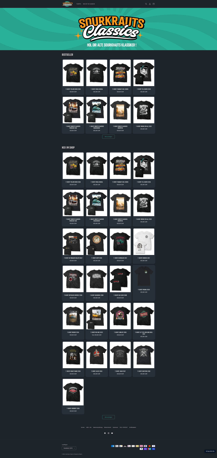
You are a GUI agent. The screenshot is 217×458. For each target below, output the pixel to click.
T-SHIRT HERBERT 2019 (73, 408)
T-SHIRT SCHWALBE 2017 (120, 258)
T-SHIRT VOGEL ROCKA (97, 89)
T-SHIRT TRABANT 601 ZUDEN (120, 89)
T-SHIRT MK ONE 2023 (97, 332)
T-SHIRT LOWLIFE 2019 (120, 332)
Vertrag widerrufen (210, 451)
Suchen (83, 427)
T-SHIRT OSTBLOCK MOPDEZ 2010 (73, 295)
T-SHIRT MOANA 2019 (144, 289)
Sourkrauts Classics (69, 454)
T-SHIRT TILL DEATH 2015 (144, 89)
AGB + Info (88, 427)
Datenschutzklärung (97, 427)
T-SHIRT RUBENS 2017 (144, 258)
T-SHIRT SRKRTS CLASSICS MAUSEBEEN (97, 127)
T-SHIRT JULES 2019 (96, 371)
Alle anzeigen (108, 136)
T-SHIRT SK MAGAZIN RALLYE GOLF (73, 258)
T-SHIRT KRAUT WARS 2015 (73, 371)
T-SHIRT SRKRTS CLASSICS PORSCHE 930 (73, 127)
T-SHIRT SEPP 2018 (96, 258)
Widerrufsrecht (107, 427)
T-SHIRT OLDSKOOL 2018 (96, 295)
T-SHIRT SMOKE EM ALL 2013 (144, 126)
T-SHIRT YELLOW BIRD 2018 (73, 89)
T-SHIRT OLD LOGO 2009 (120, 295)
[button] (146, 4)
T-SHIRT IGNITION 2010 (143, 371)
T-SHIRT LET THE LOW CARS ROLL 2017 (144, 333)
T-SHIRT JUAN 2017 (120, 371)
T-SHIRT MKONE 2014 (73, 332)
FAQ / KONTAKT (124, 427)
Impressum (115, 427)
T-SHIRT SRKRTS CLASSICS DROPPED (120, 127)
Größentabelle (132, 427)
